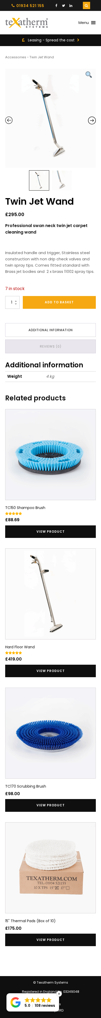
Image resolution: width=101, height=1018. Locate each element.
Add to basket (59, 302)
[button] (32, 1002)
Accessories (15, 57)
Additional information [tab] (50, 330)
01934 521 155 (30, 6)
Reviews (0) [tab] (50, 346)
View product (51, 531)
